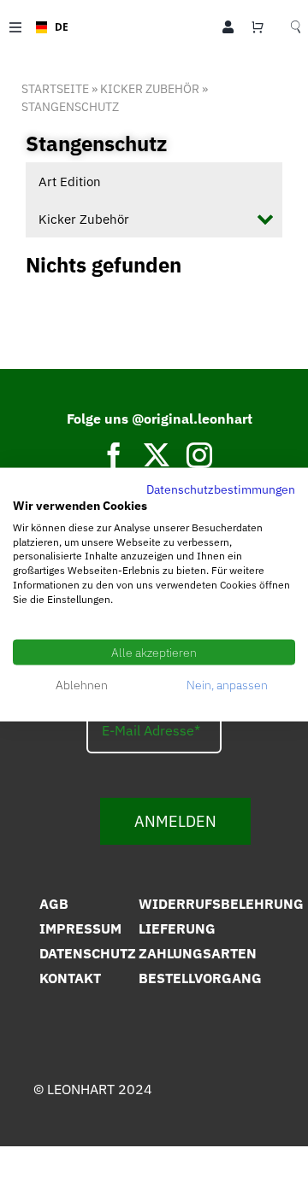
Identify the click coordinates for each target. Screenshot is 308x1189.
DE (55, 26)
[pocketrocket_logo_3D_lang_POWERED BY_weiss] (151, 1119)
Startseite (55, 89)
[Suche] (295, 27)
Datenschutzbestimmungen (220, 489)
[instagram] (199, 455)
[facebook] (114, 455)
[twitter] (156, 455)
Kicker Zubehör (149, 89)
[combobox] (46, 27)
